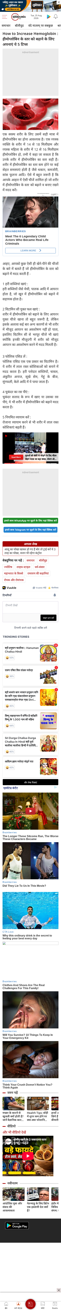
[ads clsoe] (59, 1290)
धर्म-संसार (40, 567)
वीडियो (11, 1126)
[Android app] (17, 1225)
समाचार (6, 25)
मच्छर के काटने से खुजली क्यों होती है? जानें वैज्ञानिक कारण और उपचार (13, 1116)
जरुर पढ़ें (12, 1092)
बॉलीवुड (19, 25)
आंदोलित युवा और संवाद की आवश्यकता (12, 1207)
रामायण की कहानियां (38, 573)
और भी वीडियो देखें (14, 1132)
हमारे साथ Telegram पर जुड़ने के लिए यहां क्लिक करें (30, 529)
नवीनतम (12, 1183)
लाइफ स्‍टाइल (23, 567)
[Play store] (48, 16)
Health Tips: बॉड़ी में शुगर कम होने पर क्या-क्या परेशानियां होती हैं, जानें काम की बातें (38, 1116)
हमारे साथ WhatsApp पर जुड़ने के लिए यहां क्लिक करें (30, 520)
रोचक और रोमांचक (14, 580)
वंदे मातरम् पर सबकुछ (40, 25)
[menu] (5, 16)
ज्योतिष (8, 567)
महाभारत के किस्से (13, 573)
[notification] (55, 16)
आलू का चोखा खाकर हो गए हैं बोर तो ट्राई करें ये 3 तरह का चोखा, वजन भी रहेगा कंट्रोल (30, 551)
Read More (16, 457)
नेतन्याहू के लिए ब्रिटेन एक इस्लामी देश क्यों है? (38, 1207)
